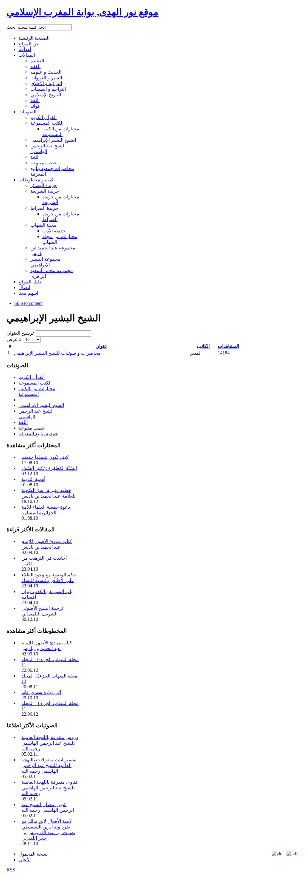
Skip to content (28, 303)
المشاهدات (228, 346)
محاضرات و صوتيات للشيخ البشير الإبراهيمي (57, 353)
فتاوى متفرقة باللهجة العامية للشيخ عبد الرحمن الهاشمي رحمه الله (49, 788)
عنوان (101, 346)
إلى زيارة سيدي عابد (41, 692)
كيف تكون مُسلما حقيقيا (45, 457)
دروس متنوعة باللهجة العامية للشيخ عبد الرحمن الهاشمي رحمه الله (49, 743)
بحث (12, 27)
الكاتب (203, 346)
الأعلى (24, 859)
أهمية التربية (33, 479)
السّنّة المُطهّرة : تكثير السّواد (49, 468)
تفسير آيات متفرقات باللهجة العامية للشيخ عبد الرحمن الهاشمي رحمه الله (48, 765)
